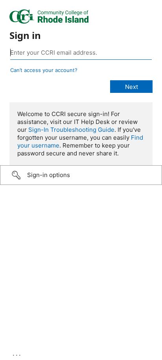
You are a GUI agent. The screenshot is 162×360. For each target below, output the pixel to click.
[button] (81, 175)
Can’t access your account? (43, 70)
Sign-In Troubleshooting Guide (71, 129)
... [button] (17, 353)
